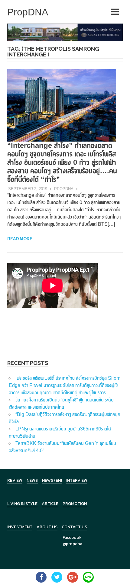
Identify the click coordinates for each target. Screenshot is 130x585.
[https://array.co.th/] (65, 31)
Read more (19, 238)
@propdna (72, 544)
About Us (47, 527)
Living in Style (22, 503)
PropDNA (63, 189)
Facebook (72, 537)
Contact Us (74, 527)
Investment (19, 527)
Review (14, 480)
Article (50, 503)
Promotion (75, 503)
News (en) (52, 480)
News (32, 480)
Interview (76, 480)
